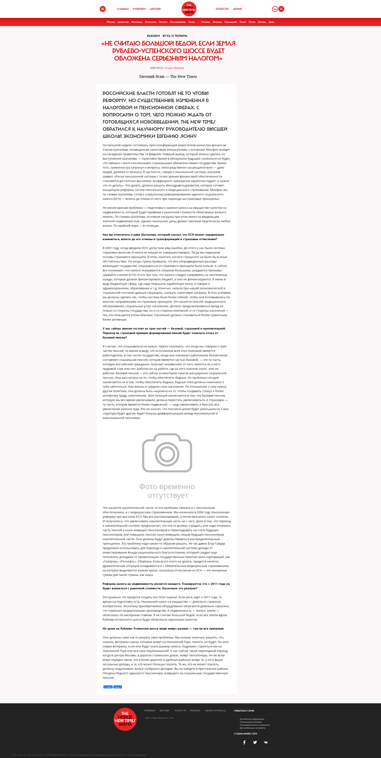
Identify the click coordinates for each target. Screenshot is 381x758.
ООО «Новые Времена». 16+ (159, 717)
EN (275, 9)
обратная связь (244, 710)
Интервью (136, 22)
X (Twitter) (108, 687)
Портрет (163, 22)
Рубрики (139, 9)
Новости (222, 9)
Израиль (217, 22)
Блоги (192, 22)
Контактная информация (252, 718)
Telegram (117, 687)
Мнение (111, 22)
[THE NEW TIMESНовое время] (189, 8)
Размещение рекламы (251, 721)
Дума (271, 22)
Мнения (195, 710)
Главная (123, 9)
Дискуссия (123, 22)
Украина (205, 22)
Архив (237, 9)
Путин (252, 22)
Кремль (262, 22)
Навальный (231, 22)
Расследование (178, 22)
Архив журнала (215, 710)
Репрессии (150, 22)
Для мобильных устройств (252, 727)
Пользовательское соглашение (255, 724)
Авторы (155, 9)
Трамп (242, 22)
